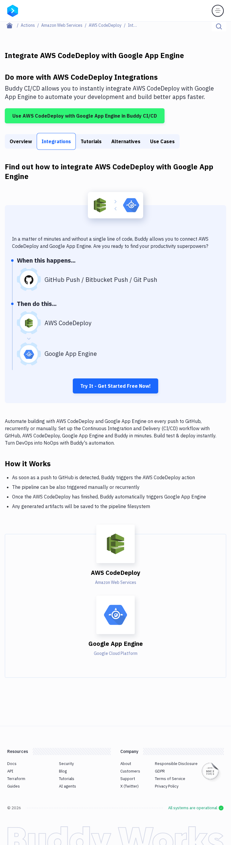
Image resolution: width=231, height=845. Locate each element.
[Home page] (13, 25)
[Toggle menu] (218, 11)
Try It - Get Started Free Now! (115, 386)
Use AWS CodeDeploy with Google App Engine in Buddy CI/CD (84, 116)
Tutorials (91, 141)
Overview (21, 141)
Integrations (56, 141)
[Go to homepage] (12, 10)
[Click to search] (219, 26)
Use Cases (162, 141)
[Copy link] (58, 463)
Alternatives (125, 141)
